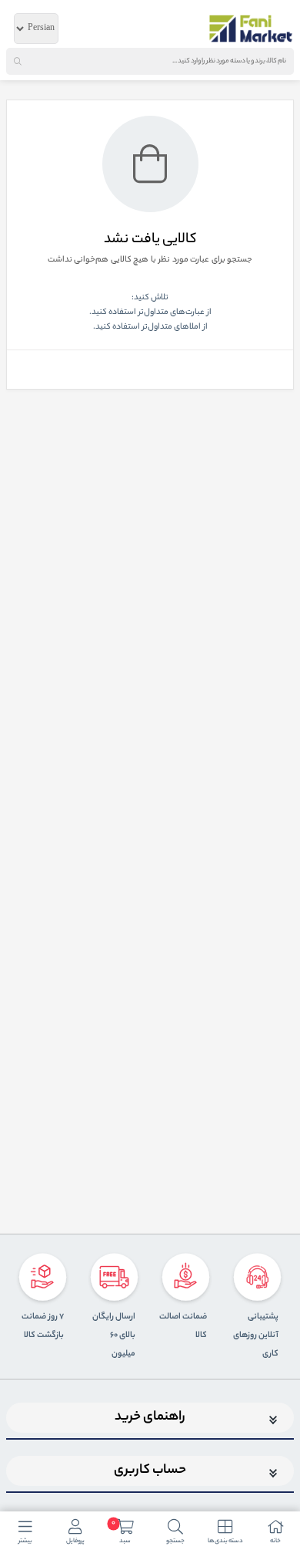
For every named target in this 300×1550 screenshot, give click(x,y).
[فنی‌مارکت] (251, 28)
